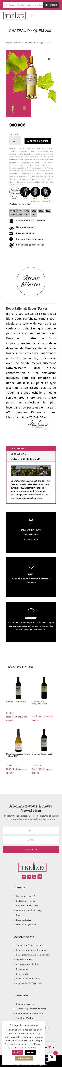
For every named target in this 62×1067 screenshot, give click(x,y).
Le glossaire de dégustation (29, 983)
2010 (26, 214)
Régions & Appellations (27, 964)
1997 (19, 210)
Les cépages (22, 969)
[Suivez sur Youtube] (39, 876)
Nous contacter (23, 920)
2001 (27, 42)
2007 (12, 214)
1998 (26, 210)
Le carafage (22, 974)
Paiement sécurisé (25, 1004)
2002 (33, 210)
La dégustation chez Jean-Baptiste (33, 955)
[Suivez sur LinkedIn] (24, 877)
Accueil (9, 42)
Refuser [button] (30, 1052)
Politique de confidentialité (29, 1013)
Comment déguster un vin (28, 945)
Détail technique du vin (26, 459)
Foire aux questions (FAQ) (29, 910)
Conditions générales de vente (31, 1008)
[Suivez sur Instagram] (34, 877)
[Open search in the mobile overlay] (31, 5)
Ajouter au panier (37, 141)
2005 (40, 210)
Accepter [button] (17, 1052)
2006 (48, 210)
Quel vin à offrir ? (24, 959)
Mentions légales (24, 1018)
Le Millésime (18, 453)
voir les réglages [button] (24, 1058)
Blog (18, 915)
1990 (12, 210)
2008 (19, 214)
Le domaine (17, 448)
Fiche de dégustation (26, 924)
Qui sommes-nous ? (25, 896)
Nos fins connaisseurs (27, 905)
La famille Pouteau (25, 901)
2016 (33, 214)
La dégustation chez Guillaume (31, 950)
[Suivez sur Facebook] (29, 877)
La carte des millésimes (28, 978)
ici (46, 1064)
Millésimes (18, 42)
